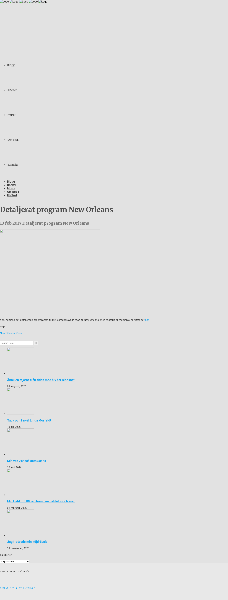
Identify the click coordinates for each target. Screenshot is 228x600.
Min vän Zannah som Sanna (26, 461)
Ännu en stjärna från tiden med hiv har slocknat (41, 380)
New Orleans (7, 333)
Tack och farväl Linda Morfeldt (29, 420)
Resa (19, 333)
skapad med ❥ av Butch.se (17, 588)
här (147, 320)
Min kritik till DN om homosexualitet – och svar (41, 501)
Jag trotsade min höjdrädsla (27, 542)
